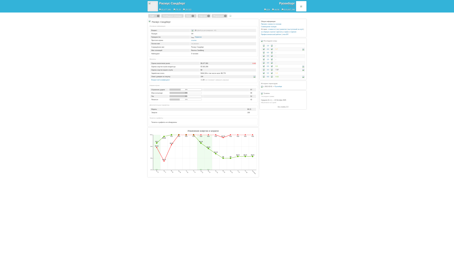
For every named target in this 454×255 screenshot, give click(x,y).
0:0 (268, 52)
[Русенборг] (301, 6)
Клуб (188, 16)
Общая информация (268, 21)
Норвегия (198, 37)
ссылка (193, 40)
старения (293, 32)
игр (278, 29)
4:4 (268, 49)
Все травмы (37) (283, 106)
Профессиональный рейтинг (271, 34)
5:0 (268, 73)
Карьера (202, 16)
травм (286, 32)
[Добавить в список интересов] (186, 2)
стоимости (271, 29)
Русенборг (287, 3)
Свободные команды (172, 16)
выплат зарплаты (277, 32)
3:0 (268, 63)
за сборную (265, 32)
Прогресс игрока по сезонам (271, 24)
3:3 (268, 70)
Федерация (218, 16)
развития (283, 29)
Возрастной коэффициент (160, 80)
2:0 (268, 46)
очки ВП (285, 34)
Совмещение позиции (268, 27)
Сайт (153, 16)
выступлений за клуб (295, 29)
